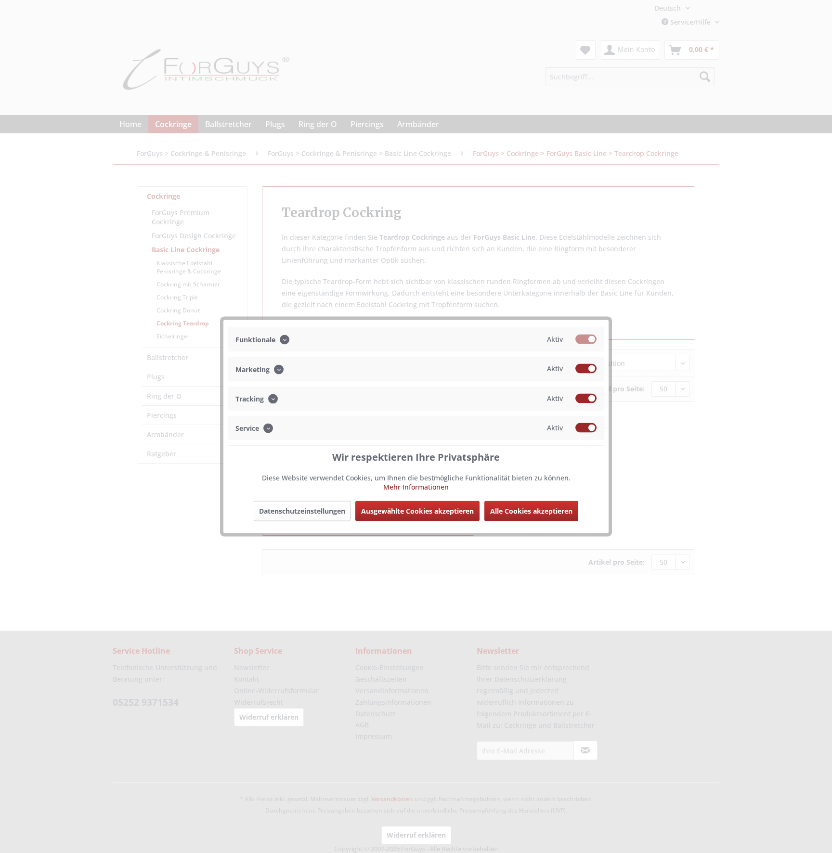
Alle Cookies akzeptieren (531, 511)
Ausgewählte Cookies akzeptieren (417, 511)
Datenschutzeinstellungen (302, 511)
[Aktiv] (586, 339)
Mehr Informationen (416, 486)
